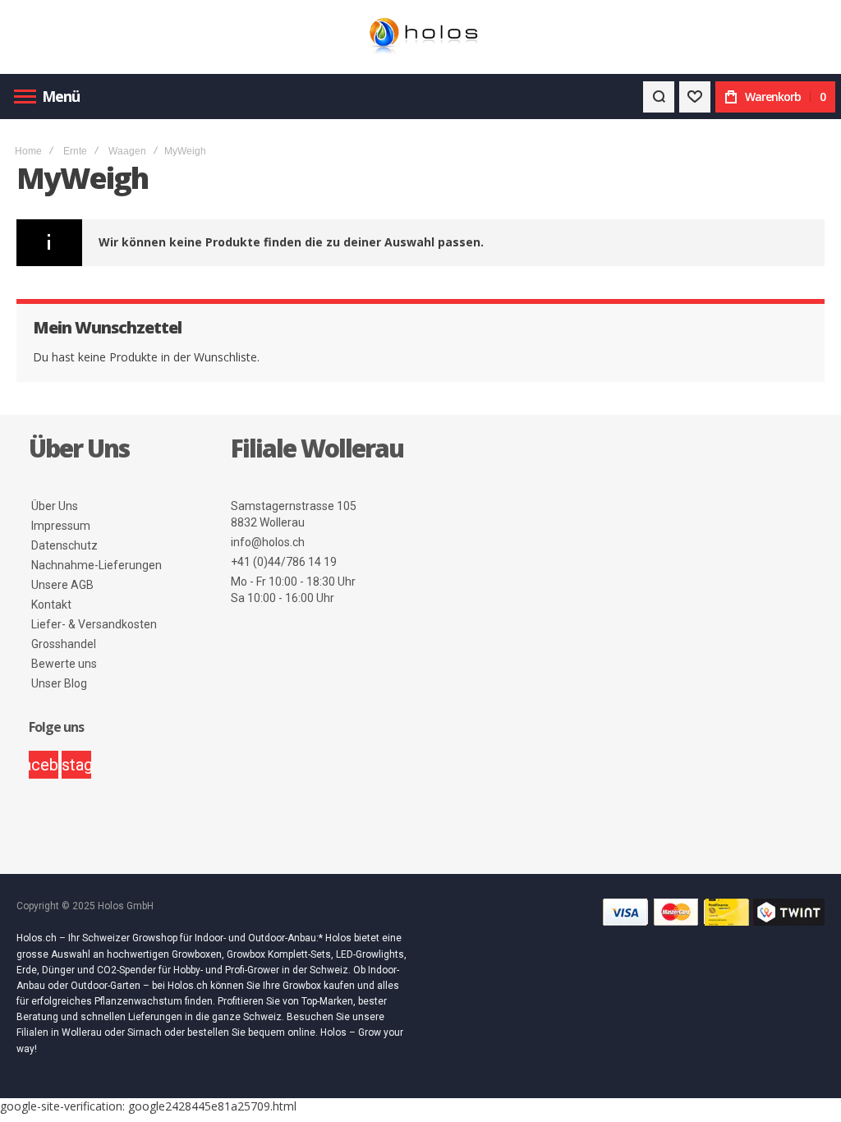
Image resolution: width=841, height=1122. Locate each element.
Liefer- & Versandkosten (94, 624)
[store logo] (420, 37)
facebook (43, 765)
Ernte (75, 151)
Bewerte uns (64, 663)
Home (28, 151)
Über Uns (54, 506)
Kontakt (51, 604)
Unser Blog (59, 683)
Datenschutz (64, 545)
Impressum (60, 525)
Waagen (127, 151)
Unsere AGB (62, 584)
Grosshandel (63, 644)
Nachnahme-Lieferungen (96, 565)
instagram (76, 765)
